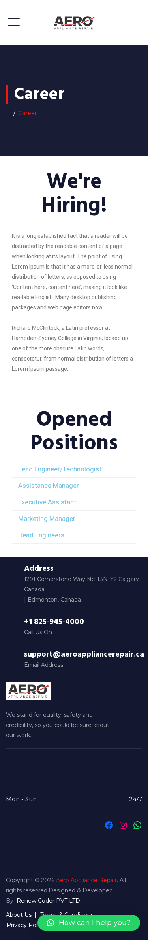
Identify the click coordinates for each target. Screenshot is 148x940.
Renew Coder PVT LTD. (49, 900)
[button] (88, 923)
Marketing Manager (46, 518)
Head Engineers (41, 535)
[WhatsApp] (137, 825)
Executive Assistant (47, 502)
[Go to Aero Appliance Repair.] (8, 113)
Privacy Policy (26, 925)
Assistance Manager (48, 485)
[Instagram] (123, 825)
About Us (19, 914)
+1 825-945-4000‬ (54, 621)
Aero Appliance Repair (86, 880)
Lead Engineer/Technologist (59, 469)
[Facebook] (109, 825)
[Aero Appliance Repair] (74, 22)
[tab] (74, 469)
